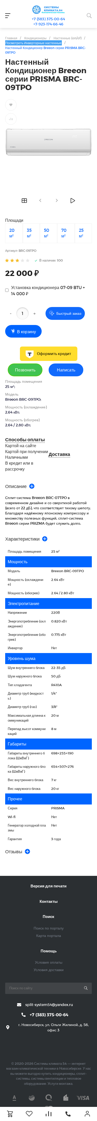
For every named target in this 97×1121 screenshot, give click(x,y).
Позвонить (25, 369)
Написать (66, 369)
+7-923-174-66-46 (48, 24)
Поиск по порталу (49, 928)
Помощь (49, 950)
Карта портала (48, 935)
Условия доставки (49, 969)
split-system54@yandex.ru (49, 1004)
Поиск (48, 916)
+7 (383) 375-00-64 (48, 19)
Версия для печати (48, 886)
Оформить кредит (54, 353)
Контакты (49, 901)
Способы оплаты (25, 439)
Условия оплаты (48, 962)
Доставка (59, 454)
